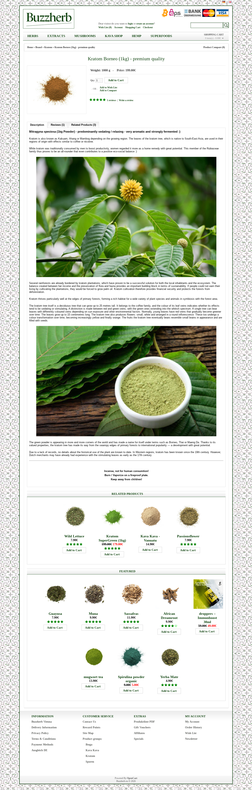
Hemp (136, 36)
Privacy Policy (40, 733)
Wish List (190, 733)
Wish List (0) (105, 27)
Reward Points (91, 727)
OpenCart (132, 778)
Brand (38, 47)
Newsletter (191, 738)
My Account (192, 721)
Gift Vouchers (142, 727)
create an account (145, 23)
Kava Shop (114, 36)
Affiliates (139, 733)
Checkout (148, 27)
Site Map (88, 733)
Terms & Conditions (44, 738)
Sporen (90, 761)
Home (30, 47)
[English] (230, 2)
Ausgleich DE (39, 750)
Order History (193, 727)
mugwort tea (93, 677)
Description (37, 124)
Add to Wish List (108, 87)
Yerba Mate (169, 677)
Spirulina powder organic (131, 679)
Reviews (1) (58, 124)
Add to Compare (108, 90)
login (130, 23)
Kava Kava (92, 750)
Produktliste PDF (144, 721)
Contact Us (89, 721)
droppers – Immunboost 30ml (207, 618)
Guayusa (55, 614)
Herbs (32, 36)
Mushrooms (85, 36)
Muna (93, 614)
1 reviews (111, 100)
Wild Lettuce (74, 536)
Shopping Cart (132, 27)
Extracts (56, 36)
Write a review (126, 100)
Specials (138, 738)
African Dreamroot (169, 616)
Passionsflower (188, 536)
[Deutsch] (223, 2)
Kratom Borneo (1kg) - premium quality (75, 47)
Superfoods (161, 36)
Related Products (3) (83, 124)
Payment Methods (42, 744)
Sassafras (131, 614)
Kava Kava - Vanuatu (150, 538)
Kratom (48, 47)
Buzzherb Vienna (42, 721)
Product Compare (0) (214, 47)
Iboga (89, 744)
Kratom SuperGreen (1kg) (112, 538)
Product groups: (92, 738)
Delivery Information (44, 727)
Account (118, 27)
